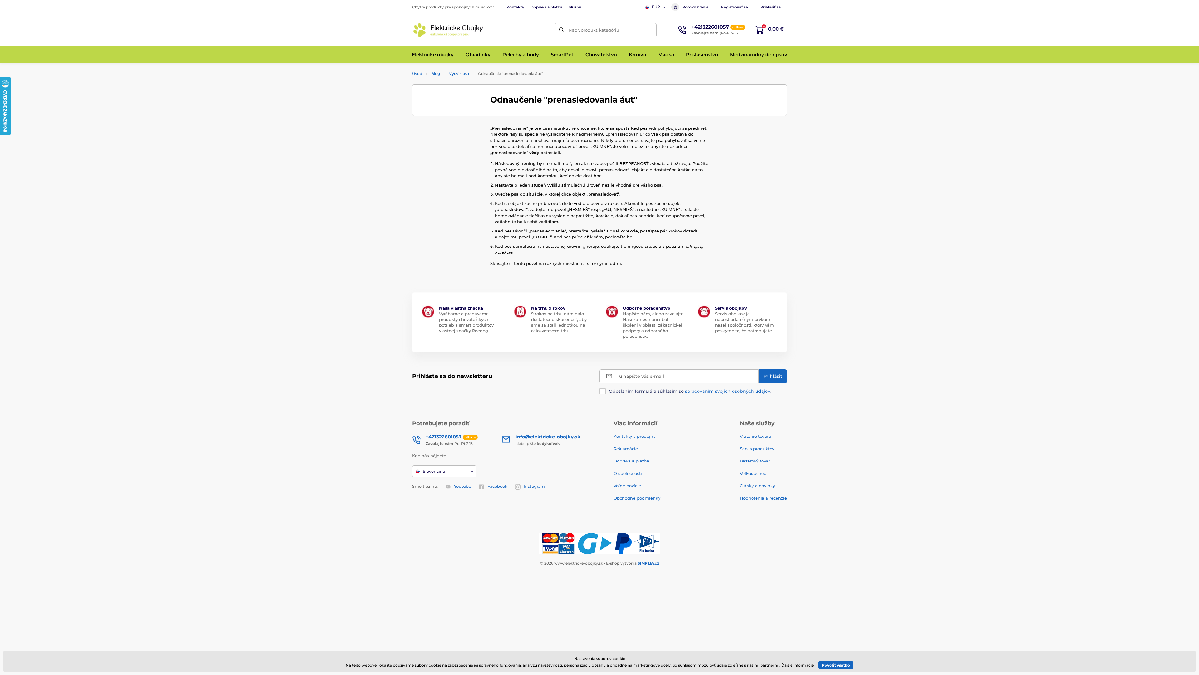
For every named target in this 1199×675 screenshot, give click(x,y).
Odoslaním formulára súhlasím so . (690, 391)
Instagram (534, 486)
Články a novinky (757, 485)
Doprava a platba (546, 7)
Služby (575, 7)
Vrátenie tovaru (755, 436)
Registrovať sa (734, 7)
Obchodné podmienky (637, 498)
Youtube (462, 486)
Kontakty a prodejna (635, 436)
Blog (435, 73)
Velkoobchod (753, 473)
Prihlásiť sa (770, 7)
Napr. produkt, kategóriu (594, 30)
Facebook (497, 486)
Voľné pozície (627, 485)
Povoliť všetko (836, 665)
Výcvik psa (459, 73)
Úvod (417, 73)
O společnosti (628, 473)
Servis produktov (757, 448)
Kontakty (515, 7)
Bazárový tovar (755, 460)
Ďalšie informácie (797, 665)
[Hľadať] (562, 30)
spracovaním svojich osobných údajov (727, 391)
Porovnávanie (695, 7)
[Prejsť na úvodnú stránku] (448, 30)
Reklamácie (626, 448)
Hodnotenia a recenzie (763, 498)
